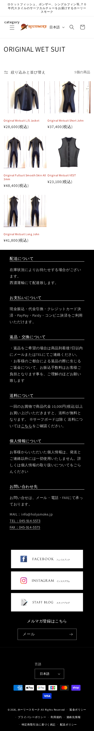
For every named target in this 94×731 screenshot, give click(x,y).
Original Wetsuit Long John (22, 234)
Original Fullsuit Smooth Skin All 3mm (25, 177)
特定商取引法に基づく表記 (38, 724)
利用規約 (56, 717)
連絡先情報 (74, 717)
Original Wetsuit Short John (65, 120)
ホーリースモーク (29, 709)
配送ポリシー (68, 724)
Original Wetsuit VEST (61, 175)
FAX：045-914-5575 (25, 527)
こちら (26, 426)
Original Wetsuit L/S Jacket (21, 120)
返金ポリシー (77, 709)
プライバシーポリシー (32, 717)
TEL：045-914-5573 (25, 520)
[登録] (71, 634)
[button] (12, 30)
